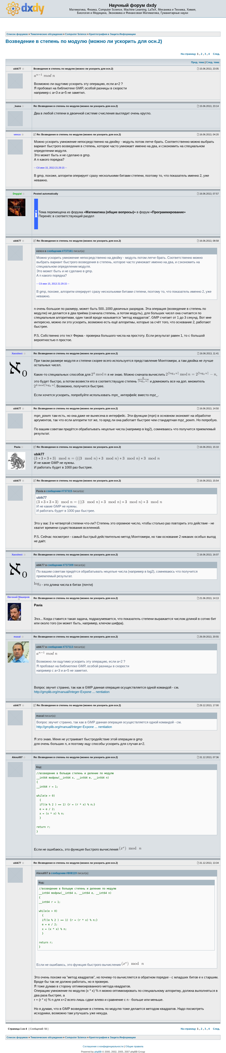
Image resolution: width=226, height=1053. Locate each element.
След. (216, 54)
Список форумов (17, 1037)
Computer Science (76, 1037)
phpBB (98, 1051)
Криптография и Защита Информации (112, 1037)
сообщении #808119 (64, 873)
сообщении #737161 (60, 251)
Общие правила (134, 1046)
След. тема (212, 62)
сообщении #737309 (60, 565)
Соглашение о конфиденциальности (103, 1046)
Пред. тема (197, 62)
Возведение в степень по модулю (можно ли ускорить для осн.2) (84, 41)
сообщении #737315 (59, 491)
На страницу (188, 54)
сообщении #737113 (60, 647)
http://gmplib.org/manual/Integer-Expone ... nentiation (71, 692)
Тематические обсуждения (46, 1037)
